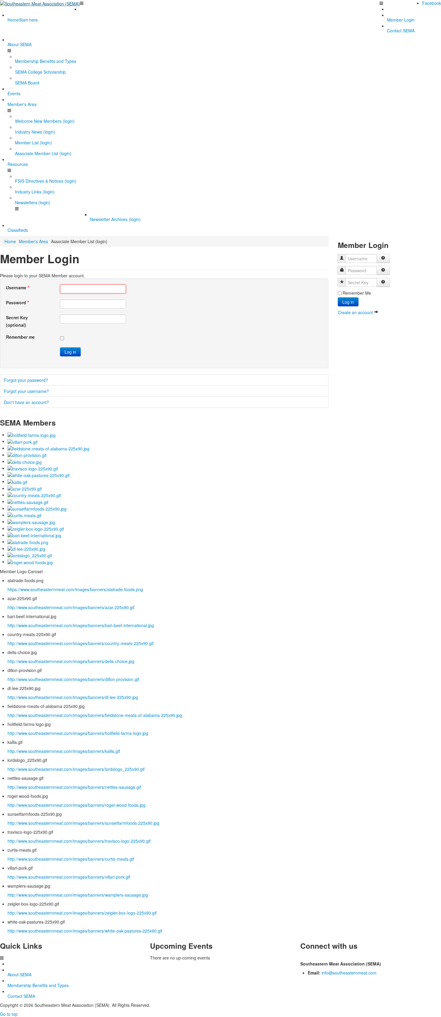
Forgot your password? (26, 380)
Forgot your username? (26, 391)
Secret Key (17, 317)
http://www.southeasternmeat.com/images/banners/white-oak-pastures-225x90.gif (85, 931)
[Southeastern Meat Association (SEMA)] (40, 3)
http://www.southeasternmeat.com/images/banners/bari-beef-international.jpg (81, 625)
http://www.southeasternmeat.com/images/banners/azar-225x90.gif (71, 607)
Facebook (431, 3)
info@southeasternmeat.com (349, 973)
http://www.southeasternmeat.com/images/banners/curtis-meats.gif (71, 859)
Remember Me (357, 293)
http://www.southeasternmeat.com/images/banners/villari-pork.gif (69, 877)
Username (17, 287)
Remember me (20, 337)
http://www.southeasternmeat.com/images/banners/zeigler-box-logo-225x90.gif (82, 913)
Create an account (356, 312)
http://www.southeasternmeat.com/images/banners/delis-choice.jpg (71, 661)
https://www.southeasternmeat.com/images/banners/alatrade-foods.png (75, 589)
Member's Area (33, 241)
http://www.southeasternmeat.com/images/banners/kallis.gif (64, 751)
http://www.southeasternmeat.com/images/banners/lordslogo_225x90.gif (76, 769)
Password (17, 302)
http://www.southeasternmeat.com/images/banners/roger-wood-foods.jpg (77, 805)
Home (10, 241)
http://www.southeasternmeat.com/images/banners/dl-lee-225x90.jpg (73, 697)
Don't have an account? (26, 402)
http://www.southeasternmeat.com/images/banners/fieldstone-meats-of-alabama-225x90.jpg (95, 715)
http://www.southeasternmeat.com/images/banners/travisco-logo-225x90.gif (79, 841)
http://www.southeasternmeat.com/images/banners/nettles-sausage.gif (74, 787)
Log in (70, 352)
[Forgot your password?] (383, 270)
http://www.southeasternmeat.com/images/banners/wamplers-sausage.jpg (78, 895)
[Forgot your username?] (383, 258)
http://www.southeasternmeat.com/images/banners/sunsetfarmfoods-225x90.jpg (83, 823)
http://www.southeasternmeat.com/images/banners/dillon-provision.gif (73, 679)
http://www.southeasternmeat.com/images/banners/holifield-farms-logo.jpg (78, 733)
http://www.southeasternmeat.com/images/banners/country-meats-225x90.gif (81, 643)
